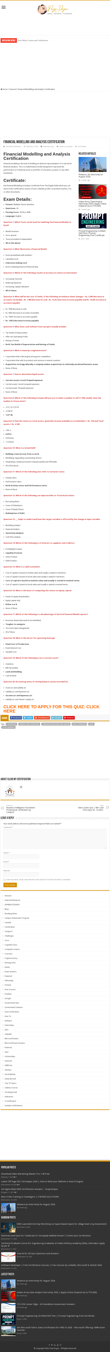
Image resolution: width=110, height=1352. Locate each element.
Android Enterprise (12, 900)
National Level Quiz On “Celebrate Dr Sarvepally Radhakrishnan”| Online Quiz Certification (46, 1235)
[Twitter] (52, 1345)
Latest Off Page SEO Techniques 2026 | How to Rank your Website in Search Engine (42, 1181)
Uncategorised (11, 1092)
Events (7, 967)
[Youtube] (58, 1345)
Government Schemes (14, 1007)
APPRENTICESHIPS (12, 905)
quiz (92, 724)
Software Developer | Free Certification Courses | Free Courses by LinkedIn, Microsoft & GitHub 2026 (51, 1265)
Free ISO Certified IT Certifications (31, 40)
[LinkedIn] (55, 1345)
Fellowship (9, 980)
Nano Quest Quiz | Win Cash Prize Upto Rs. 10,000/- (91, 808)
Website (6, 871)
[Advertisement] (55, 25)
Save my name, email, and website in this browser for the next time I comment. (38, 879)
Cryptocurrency (11, 958)
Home (5, 89)
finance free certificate (29, 724)
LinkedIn (8, 1034)
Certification (10, 927)
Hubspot (8, 1021)
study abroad (10, 1079)
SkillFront (8, 1065)
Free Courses (10, 989)
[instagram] (60, 1345)
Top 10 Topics (10, 1083)
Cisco (7, 940)
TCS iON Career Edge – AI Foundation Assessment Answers (46, 1304)
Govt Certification (12, 1012)
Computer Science (12, 949)
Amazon (8, 896)
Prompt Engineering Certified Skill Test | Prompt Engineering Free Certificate (92, 233)
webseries (9, 1097)
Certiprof (8, 931)
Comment (8, 827)
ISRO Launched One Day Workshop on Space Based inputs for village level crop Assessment (62, 1224)
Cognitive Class (11, 945)
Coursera (8, 954)
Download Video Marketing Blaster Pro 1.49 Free (25, 1174)
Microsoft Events (11, 1038)
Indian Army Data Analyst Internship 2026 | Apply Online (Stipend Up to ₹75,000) (92, 203)
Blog (7, 909)
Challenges (9, 936)
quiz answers (8, 727)
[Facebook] (49, 1345)
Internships (9, 1025)
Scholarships (10, 1056)
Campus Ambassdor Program (17, 918)
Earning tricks (10, 963)
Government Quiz (12, 1003)
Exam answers (10, 972)
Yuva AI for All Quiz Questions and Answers (38, 1253)
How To (8, 1016)
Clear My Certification (13, 146)
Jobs (6, 1030)
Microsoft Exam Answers (15, 1043)
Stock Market (10, 1074)
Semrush (8, 1061)
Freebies (8, 994)
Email (6, 862)
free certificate (79, 724)
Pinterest (8, 1047)
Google (8, 998)
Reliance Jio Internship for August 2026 (91, 175)
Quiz (52, 146)
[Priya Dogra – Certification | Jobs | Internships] (55, 9)
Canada (8, 922)
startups (8, 1070)
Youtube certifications (13, 1105)
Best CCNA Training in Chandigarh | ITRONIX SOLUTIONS (30, 1196)
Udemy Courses (11, 1088)
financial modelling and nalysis (56, 724)
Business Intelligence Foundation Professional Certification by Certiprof (20, 809)
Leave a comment (65, 146)
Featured (12, 89)
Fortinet (8, 985)
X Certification (10, 1101)
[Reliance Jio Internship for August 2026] (8, 1208)
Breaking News (11, 913)
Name (6, 853)
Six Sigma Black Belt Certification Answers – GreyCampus (29, 1189)
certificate (11, 724)
